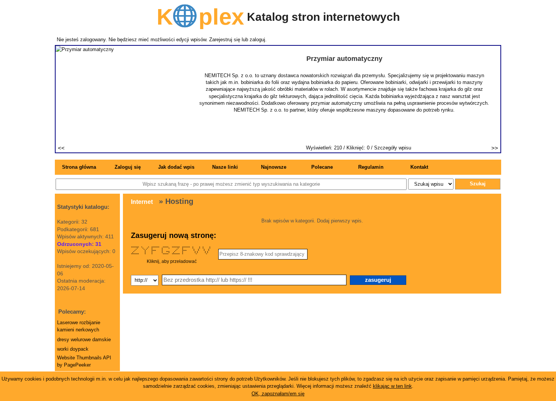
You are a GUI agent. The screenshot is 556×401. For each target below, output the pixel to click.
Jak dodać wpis (176, 167)
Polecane (322, 167)
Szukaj (478, 184)
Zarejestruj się (224, 39)
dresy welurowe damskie (84, 339)
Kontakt (419, 167)
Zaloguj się (128, 167)
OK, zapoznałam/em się (278, 393)
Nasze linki (225, 167)
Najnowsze (273, 167)
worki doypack (73, 349)
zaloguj (257, 39)
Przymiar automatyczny (344, 58)
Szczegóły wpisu (392, 148)
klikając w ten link (392, 386)
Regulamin (371, 167)
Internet (142, 202)
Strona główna (79, 167)
